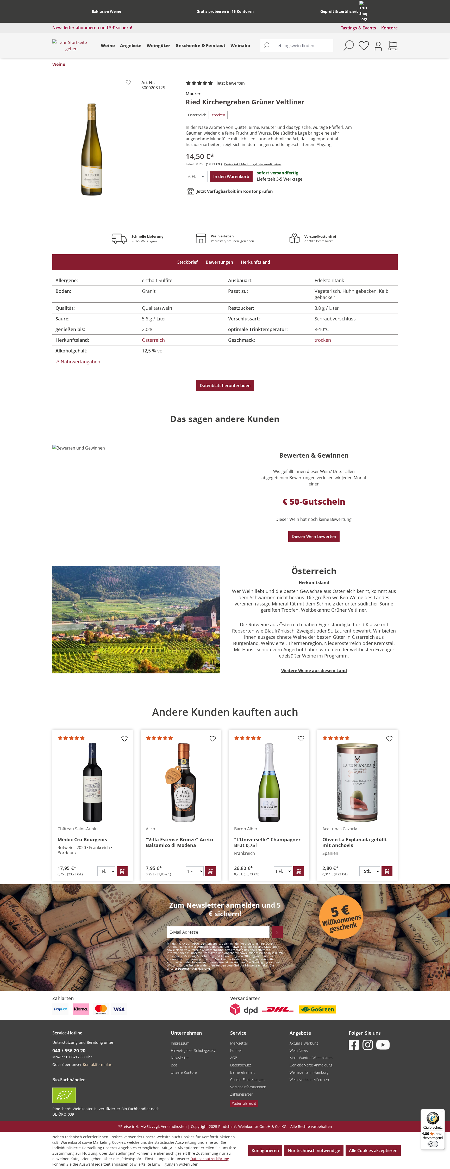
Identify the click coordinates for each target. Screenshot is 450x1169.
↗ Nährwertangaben (77, 361)
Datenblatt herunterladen (225, 385)
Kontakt (236, 1050)
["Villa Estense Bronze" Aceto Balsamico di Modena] (181, 782)
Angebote (130, 45)
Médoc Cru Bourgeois (82, 839)
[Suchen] (266, 45)
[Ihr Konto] (378, 45)
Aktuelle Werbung (304, 1043)
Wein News (299, 1050)
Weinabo (240, 45)
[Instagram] (368, 1045)
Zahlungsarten (241, 1094)
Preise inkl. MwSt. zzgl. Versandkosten (252, 164)
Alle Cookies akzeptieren (373, 1150)
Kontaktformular (97, 1064)
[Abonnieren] (277, 932)
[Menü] (442, 1112)
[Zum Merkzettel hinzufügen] (128, 82)
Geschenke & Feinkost (200, 45)
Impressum (180, 1043)
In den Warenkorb (231, 176)
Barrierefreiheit (242, 1072)
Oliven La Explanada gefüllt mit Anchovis (354, 842)
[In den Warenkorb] (122, 871)
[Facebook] (355, 1045)
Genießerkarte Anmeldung (311, 1065)
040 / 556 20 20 (68, 1050)
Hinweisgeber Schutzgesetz (193, 1050)
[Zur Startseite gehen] (71, 45)
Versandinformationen (248, 1086)
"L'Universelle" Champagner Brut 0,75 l (267, 842)
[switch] (433, 1144)
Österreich (153, 340)
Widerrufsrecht (244, 1103)
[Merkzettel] (363, 45)
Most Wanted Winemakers (311, 1057)
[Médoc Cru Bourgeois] (93, 782)
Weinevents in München (309, 1079)
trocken (323, 340)
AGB (233, 1057)
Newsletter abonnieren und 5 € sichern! (92, 27)
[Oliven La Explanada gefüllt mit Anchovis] (357, 782)
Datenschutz (240, 1065)
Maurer (193, 94)
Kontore (389, 28)
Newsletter (180, 1057)
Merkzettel (239, 1043)
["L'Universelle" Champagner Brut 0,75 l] (269, 782)
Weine (108, 45)
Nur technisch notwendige (314, 1150)
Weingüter (158, 45)
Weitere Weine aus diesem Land (314, 670)
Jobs (174, 1065)
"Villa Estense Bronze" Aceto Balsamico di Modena (179, 842)
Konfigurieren (265, 1150)
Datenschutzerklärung (194, 968)
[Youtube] (382, 1045)
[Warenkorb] (392, 45)
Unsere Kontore (184, 1072)
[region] (91, 149)
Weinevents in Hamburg (309, 1072)
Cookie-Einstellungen (247, 1079)
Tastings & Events (358, 28)
